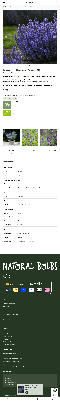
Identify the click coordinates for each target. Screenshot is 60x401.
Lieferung (5, 328)
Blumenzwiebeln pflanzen (9, 353)
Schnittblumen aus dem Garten (11, 361)
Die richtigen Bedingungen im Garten (12, 358)
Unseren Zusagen (7, 336)
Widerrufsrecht (7, 333)
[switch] (54, 395)
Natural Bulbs (6, 309)
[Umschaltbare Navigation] (4, 2)
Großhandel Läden (8, 342)
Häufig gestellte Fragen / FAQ (11, 314)
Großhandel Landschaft (9, 344)
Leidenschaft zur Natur (9, 317)
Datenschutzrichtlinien (9, 303)
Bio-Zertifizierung (7, 311)
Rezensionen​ (6, 339)
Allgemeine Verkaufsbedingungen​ (12, 331)
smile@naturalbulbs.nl (11, 382)
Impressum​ (6, 306)
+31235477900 (10, 384)
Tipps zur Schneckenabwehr (10, 356)
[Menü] (57, 388)
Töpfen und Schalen (8, 364)
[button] (5, 37)
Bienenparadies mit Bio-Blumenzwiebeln (13, 366)
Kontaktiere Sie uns (8, 319)
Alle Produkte (6, 6)
